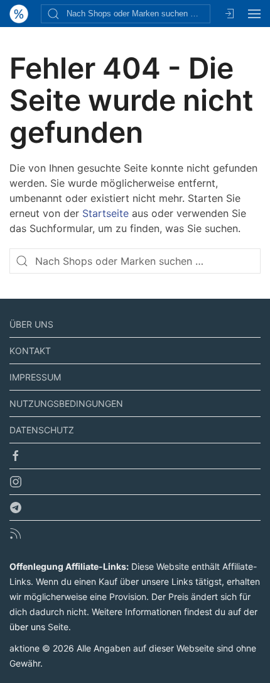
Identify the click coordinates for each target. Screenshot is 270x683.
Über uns (31, 324)
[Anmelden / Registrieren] (229, 13)
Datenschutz (41, 430)
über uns (27, 626)
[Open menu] (254, 13)
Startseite (105, 213)
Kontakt (30, 350)
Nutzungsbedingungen (66, 403)
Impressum (35, 377)
